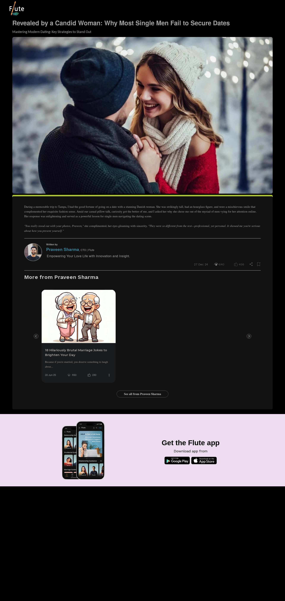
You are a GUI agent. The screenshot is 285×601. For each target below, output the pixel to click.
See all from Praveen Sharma (142, 394)
